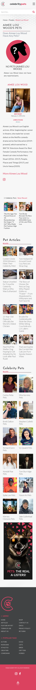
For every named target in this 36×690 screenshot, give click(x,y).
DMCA (21, 625)
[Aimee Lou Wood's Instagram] (4, 179)
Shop (21, 620)
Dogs (21, 642)
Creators (4, 650)
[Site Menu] (34, 4)
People (11, 20)
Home (5, 20)
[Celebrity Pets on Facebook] (20, 673)
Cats (21, 645)
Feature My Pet (7, 625)
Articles (4, 623)
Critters (22, 650)
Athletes (4, 647)
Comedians (5, 653)
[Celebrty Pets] (18, 4)
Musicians (5, 645)
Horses (21, 653)
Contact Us (23, 623)
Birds (21, 647)
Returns (22, 631)
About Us (4, 631)
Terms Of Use (6, 628)
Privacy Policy (24, 628)
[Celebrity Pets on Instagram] (16, 673)
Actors (18, 122)
